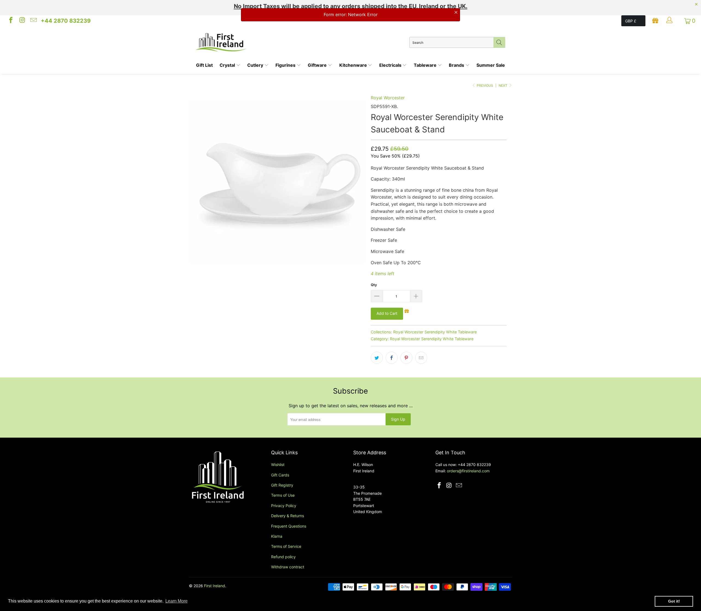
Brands (457, 65)
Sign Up (398, 419)
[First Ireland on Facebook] (10, 21)
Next (503, 85)
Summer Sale (490, 65)
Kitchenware (353, 65)
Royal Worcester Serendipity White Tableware (435, 332)
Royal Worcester (388, 97)
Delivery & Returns (287, 515)
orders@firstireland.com (468, 471)
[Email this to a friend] (421, 358)
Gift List (204, 65)
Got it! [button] (674, 601)
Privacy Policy (283, 505)
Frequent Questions (288, 526)
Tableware (426, 65)
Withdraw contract (287, 567)
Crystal (228, 65)
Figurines (286, 65)
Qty (374, 285)
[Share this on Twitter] (377, 358)
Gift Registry (282, 485)
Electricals (391, 65)
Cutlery (255, 65)
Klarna (276, 536)
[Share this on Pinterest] (406, 358)
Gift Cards (280, 475)
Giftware (318, 65)
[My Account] (670, 20)
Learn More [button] (176, 601)
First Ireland (214, 585)
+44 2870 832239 (66, 21)
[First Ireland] (302, 42)
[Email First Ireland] (33, 21)
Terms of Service (286, 546)
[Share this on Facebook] (392, 358)
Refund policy (283, 556)
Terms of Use (283, 495)
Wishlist (278, 464)
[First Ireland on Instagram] (21, 21)
